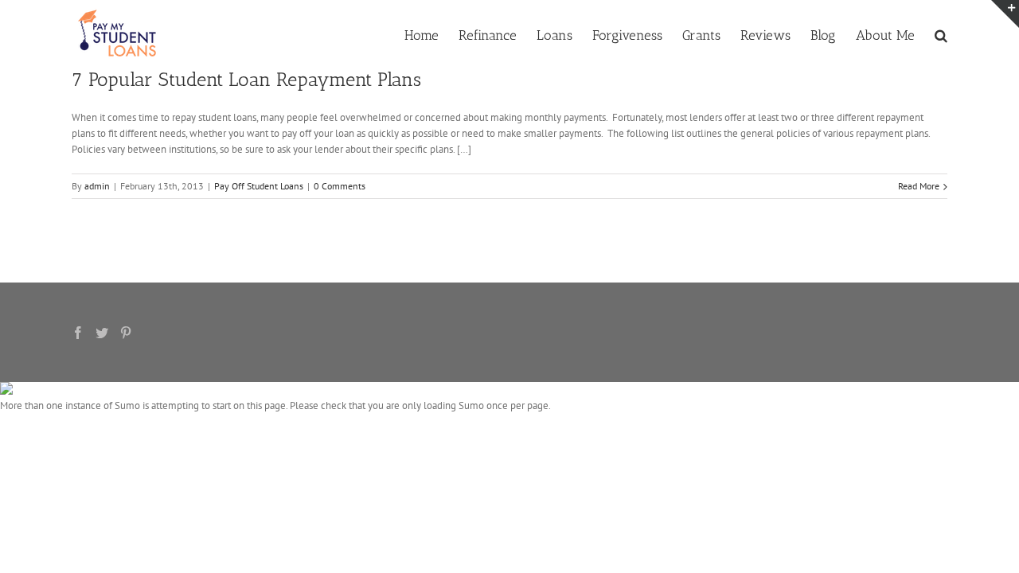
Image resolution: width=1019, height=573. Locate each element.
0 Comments (339, 186)
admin (97, 186)
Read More (918, 186)
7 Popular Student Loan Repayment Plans (246, 79)
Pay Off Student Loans (258, 186)
